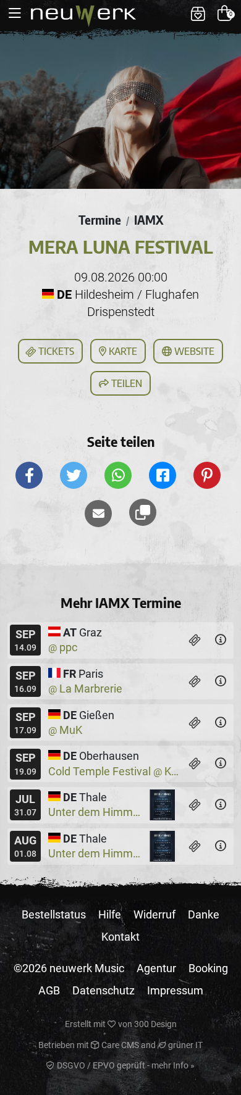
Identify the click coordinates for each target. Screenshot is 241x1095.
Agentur (156, 968)
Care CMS (119, 1045)
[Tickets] (195, 640)
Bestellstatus (54, 914)
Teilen (125, 383)
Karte (121, 351)
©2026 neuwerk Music (69, 968)
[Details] (220, 640)
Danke (203, 914)
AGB (49, 990)
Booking (208, 968)
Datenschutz (103, 990)
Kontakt (120, 936)
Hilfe (109, 914)
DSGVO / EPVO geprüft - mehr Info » (125, 1065)
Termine (99, 219)
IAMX (148, 219)
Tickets (55, 351)
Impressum (175, 990)
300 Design (155, 1024)
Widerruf (154, 914)
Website (193, 351)
